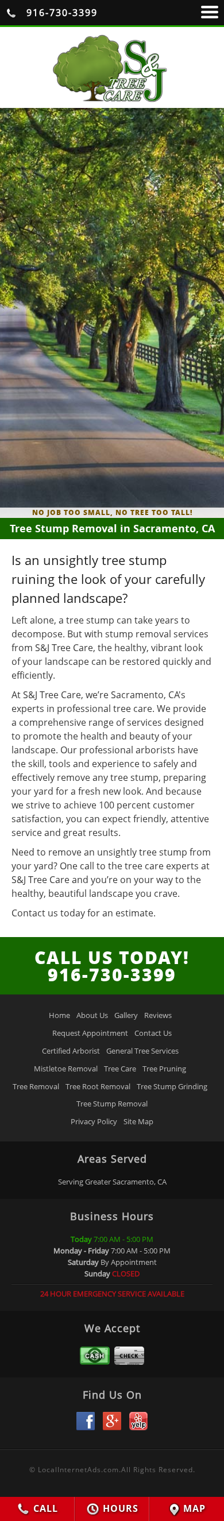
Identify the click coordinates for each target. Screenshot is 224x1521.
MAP (193, 1508)
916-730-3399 (60, 12)
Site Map (138, 1121)
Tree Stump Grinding (172, 1086)
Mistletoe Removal (66, 1068)
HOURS (119, 1508)
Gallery (126, 1015)
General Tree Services (142, 1051)
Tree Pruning (164, 1068)
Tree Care (120, 1068)
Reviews (158, 1015)
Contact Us (153, 1033)
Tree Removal (36, 1086)
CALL (44, 1508)
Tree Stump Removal (112, 1103)
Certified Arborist (71, 1051)
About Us (92, 1015)
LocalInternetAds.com (78, 1469)
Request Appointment (90, 1033)
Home (59, 1015)
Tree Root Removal (97, 1086)
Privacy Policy (94, 1121)
